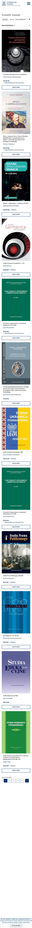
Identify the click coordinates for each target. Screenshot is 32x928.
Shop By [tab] (5, 19)
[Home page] (11, 3)
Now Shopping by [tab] (7, 25)
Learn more (26, 922)
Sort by (12, 19)
